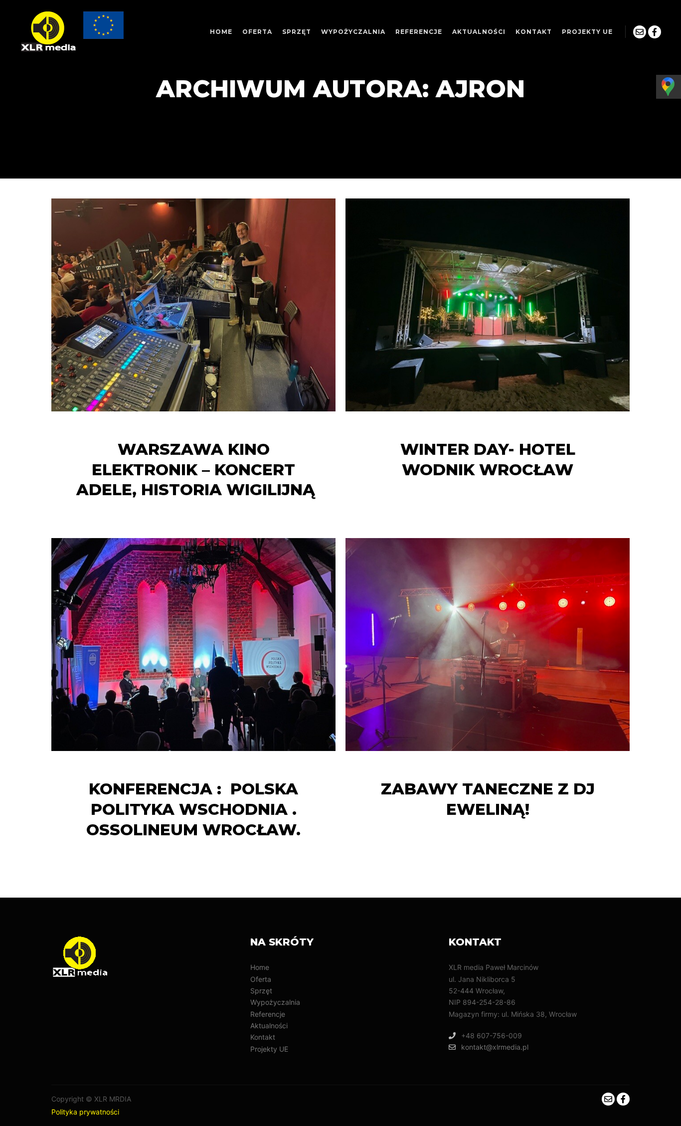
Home (259, 967)
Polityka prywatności (85, 1112)
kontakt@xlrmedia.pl (494, 1047)
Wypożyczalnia (275, 1002)
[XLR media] (73, 31)
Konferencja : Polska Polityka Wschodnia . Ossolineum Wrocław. (193, 809)
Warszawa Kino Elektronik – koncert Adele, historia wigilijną (193, 470)
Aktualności (269, 1025)
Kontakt (262, 1037)
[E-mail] (639, 31)
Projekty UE (269, 1049)
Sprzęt (261, 990)
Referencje (267, 1014)
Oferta (260, 979)
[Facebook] (654, 31)
